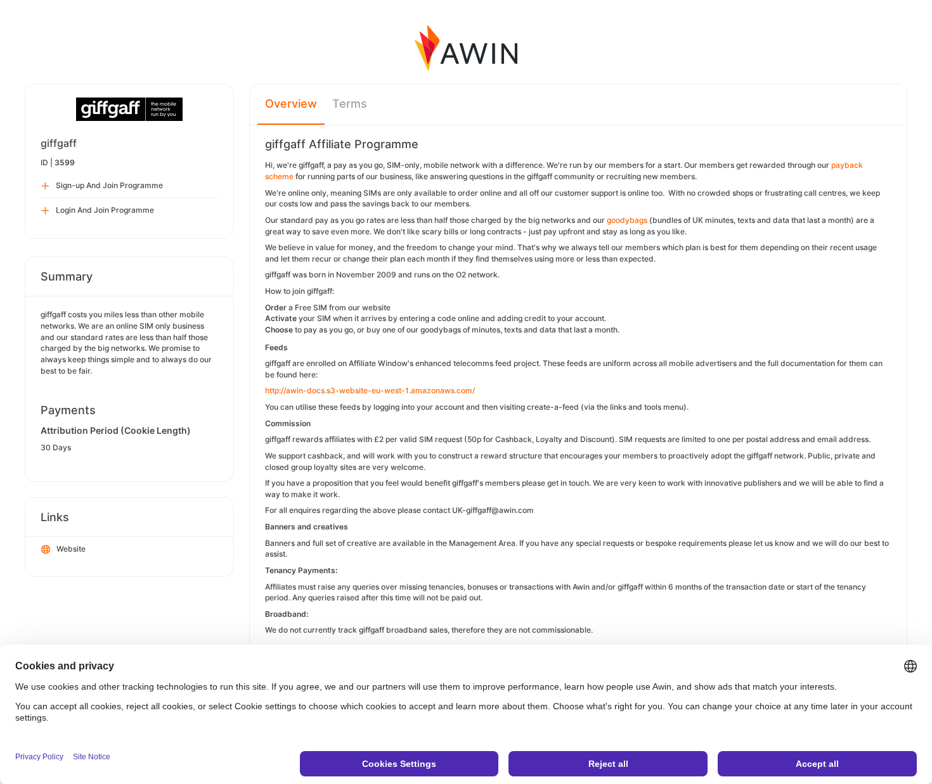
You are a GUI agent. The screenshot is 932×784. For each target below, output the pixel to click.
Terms (349, 103)
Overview (291, 103)
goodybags (627, 220)
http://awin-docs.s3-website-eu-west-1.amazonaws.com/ (370, 390)
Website (71, 548)
